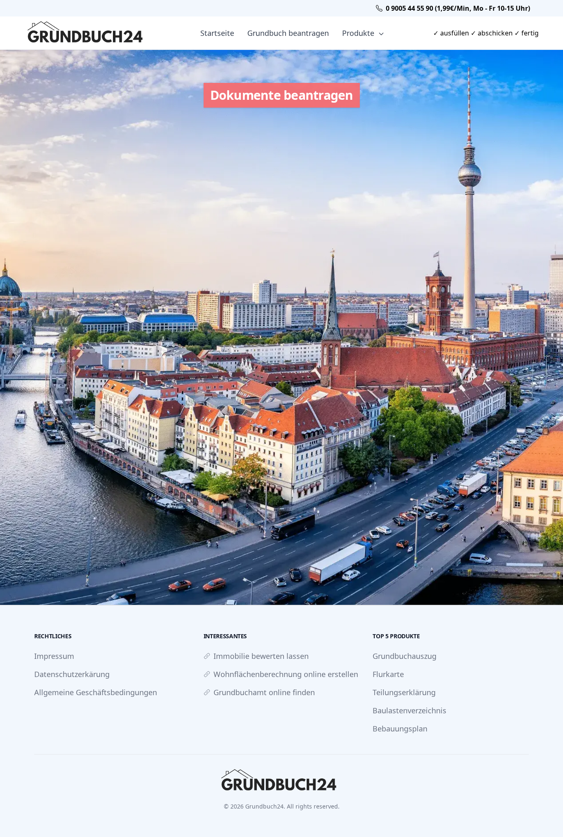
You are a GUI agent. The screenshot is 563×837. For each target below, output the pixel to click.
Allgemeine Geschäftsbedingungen (95, 692)
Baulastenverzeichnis (409, 710)
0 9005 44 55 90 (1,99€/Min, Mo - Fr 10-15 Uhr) (458, 8)
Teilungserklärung (404, 692)
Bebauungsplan (400, 729)
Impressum (54, 656)
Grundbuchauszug (404, 656)
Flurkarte (388, 674)
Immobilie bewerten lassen (261, 656)
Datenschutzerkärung (72, 674)
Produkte (359, 33)
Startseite (217, 33)
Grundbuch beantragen (288, 33)
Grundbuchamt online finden (264, 692)
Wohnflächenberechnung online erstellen (285, 674)
